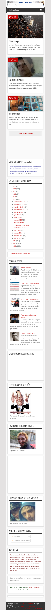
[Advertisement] (29, 148)
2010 (14, 199)
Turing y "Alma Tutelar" (28, 333)
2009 (14, 241)
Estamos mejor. (14, 41)
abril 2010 (17, 230)
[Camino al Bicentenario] (26, 67)
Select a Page (14, 10)
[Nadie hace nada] (26, 103)
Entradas (16, 536)
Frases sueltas (26, 267)
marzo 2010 (18, 233)
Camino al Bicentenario (16, 79)
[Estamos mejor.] (26, 26)
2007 (14, 246)
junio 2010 (17, 217)
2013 (14, 191)
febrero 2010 (18, 235)
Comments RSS (39, 608)
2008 (14, 243)
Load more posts (25, 133)
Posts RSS (29, 608)
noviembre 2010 (19, 204)
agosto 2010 (18, 212)
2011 (14, 196)
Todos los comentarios (21, 541)
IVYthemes (25, 607)
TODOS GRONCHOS (26, 603)
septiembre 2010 (20, 209)
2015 (14, 186)
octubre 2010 (19, 207)
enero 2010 (18, 238)
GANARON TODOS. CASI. (30, 299)
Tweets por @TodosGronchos (20, 253)
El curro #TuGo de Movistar (30, 283)
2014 (14, 189)
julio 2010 (17, 215)
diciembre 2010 (19, 202)
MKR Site (32, 607)
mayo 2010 (18, 220)
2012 (14, 194)
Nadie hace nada (14, 113)
